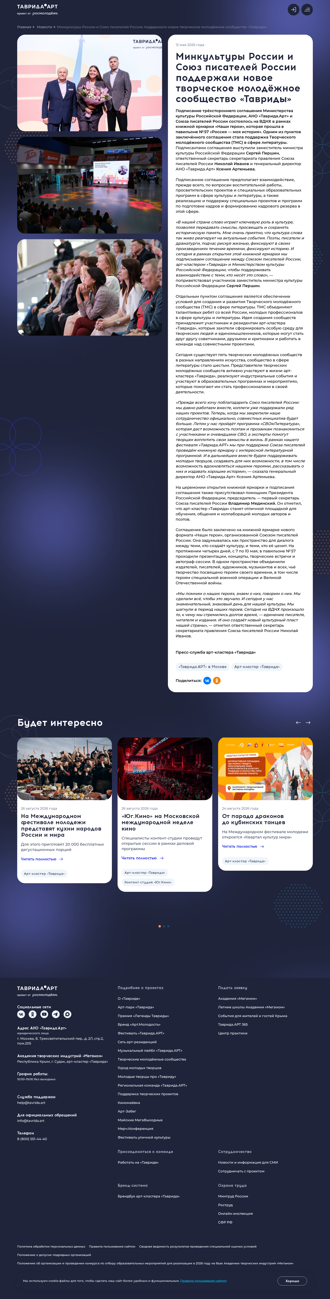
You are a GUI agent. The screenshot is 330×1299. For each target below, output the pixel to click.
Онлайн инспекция (235, 1213)
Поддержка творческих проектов (148, 1094)
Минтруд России (233, 1196)
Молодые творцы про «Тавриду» (147, 1077)
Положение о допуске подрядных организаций (54, 1255)
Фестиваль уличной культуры (144, 1137)
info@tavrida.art (30, 1121)
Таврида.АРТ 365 (233, 1024)
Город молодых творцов (139, 1068)
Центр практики (233, 1033)
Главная (24, 27)
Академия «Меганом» (237, 998)
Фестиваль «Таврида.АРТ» (141, 1033)
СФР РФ (225, 1222)
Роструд (225, 1205)
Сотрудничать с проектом (241, 1171)
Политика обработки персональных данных (51, 1246)
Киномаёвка (129, 1103)
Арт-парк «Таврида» (136, 1007)
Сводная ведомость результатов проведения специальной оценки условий (198, 1246)
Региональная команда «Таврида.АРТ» (152, 1085)
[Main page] (40, 9)
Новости (44, 27)
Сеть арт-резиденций (137, 1042)
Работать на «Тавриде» (138, 1162)
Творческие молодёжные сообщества (152, 1059)
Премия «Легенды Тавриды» (143, 1016)
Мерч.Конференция (135, 1129)
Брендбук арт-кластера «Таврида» (149, 1196)
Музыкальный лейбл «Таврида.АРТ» (150, 1050)
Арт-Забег (127, 1111)
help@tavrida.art (31, 1103)
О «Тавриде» (129, 998)
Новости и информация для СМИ (248, 1162)
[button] (293, 9)
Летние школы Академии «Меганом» (251, 1007)
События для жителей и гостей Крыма (252, 1016)
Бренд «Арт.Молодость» (139, 1024)
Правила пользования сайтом (112, 1246)
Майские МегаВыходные (140, 1120)
